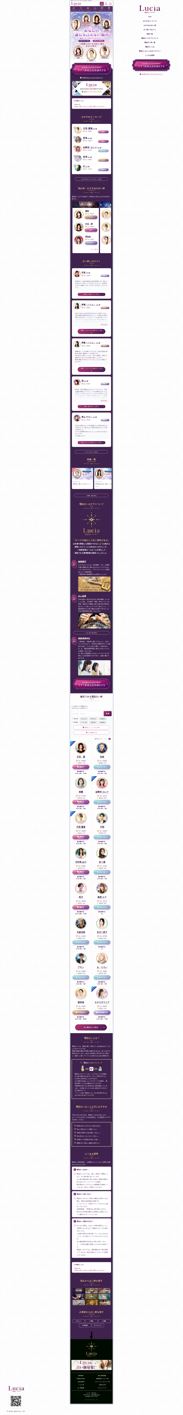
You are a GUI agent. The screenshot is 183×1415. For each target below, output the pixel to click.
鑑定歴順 (102, 722)
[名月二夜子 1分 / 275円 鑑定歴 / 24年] (102, 917)
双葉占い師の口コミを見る (91, 294)
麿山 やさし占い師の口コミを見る (91, 442)
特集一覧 (150, 34)
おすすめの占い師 (150, 25)
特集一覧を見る (92, 495)
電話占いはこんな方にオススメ (150, 51)
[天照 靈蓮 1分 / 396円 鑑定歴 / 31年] (81, 812)
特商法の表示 (81, 1378)
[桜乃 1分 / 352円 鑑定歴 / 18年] (81, 882)
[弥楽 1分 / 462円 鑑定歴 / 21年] (102, 742)
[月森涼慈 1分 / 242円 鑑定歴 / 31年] (81, 917)
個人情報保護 (102, 1375)
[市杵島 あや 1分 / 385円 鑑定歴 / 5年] (81, 847)
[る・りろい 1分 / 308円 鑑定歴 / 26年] (102, 953)
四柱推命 (85, 1325)
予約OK (103, 160)
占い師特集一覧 (92, 732)
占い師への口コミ (150, 29)
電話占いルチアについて (149, 38)
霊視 (105, 1321)
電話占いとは (150, 47)
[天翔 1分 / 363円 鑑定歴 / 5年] (102, 812)
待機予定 (103, 169)
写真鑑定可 (102, 718)
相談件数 (93, 722)
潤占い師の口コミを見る (91, 406)
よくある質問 (150, 55)
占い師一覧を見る (92, 633)
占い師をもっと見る (91, 1027)
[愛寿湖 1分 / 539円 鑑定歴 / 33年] (81, 988)
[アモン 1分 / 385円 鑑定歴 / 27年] (81, 953)
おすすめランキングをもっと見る (92, 179)
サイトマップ (102, 1388)
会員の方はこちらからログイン (92, 78)
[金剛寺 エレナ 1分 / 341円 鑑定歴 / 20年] (102, 777)
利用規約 (81, 1375)
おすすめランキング (150, 21)
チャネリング (98, 1325)
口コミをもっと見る (92, 452)
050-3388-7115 (95, 1394)
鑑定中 (103, 131)
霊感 (92, 1321)
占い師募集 (81, 1388)
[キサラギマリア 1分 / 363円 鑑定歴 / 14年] (102, 988)
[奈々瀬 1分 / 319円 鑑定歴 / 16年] (102, 847)
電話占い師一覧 (149, 42)
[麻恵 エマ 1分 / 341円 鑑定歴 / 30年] (102, 882)
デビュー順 (84, 722)
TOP (149, 17)
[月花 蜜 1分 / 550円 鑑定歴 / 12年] (81, 742)
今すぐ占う (103, 150)
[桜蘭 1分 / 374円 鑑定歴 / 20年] (81, 777)
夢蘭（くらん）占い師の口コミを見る (91, 331)
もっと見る (94, 249)
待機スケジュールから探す (92, 727)
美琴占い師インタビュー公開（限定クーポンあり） (89, 106)
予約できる (93, 718)
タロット (79, 1321)
